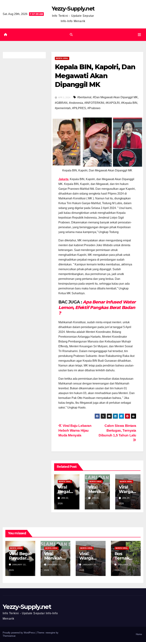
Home (139, 634)
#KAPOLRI (113, 102)
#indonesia (76, 102)
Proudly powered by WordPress (19, 632)
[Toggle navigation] (139, 34)
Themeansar (9, 636)
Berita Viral (62, 58)
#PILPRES (79, 108)
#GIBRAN (61, 102)
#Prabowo (93, 108)
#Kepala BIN (129, 102)
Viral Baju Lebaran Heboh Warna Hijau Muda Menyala (74, 430)
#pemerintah (63, 108)
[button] (71, 34)
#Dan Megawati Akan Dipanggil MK (115, 97)
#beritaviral (84, 97)
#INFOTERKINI (94, 102)
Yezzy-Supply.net (73, 8)
